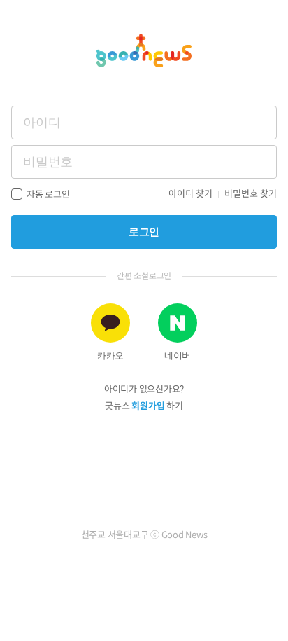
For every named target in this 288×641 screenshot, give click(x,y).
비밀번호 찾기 (250, 194)
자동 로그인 (48, 194)
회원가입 (147, 406)
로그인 (144, 231)
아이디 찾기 (190, 194)
